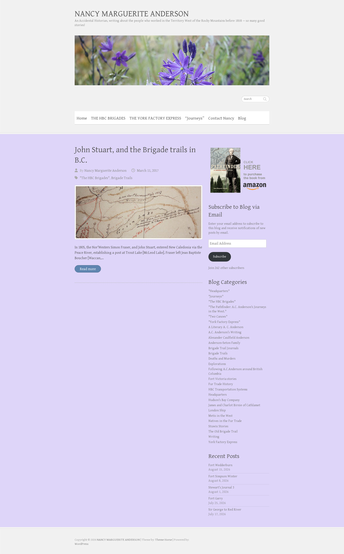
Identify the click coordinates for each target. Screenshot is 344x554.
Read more (88, 269)
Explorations (217, 364)
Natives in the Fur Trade (225, 421)
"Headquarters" (219, 291)
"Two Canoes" (217, 317)
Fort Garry (215, 498)
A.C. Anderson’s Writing (224, 332)
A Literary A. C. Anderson (225, 327)
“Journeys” (194, 118)
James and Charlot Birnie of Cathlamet (234, 405)
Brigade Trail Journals (223, 348)
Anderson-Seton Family (224, 343)
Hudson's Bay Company (224, 400)
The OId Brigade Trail (223, 431)
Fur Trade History (220, 384)
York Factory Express (222, 442)
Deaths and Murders (222, 359)
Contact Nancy (221, 118)
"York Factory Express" (224, 322)
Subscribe (219, 257)
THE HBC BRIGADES (108, 118)
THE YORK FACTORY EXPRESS (155, 118)
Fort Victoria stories (222, 379)
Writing (213, 437)
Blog (242, 118)
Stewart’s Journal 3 (221, 487)
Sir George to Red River (224, 510)
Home (82, 118)
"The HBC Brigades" (95, 178)
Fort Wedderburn (220, 465)
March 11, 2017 (147, 171)
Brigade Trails (121, 178)
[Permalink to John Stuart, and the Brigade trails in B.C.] (138, 212)
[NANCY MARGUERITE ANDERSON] (172, 58)
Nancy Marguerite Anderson (105, 171)
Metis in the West (220, 416)
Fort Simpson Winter (222, 476)
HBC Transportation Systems (227, 389)
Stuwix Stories (218, 426)
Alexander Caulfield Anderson (228, 338)
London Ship (217, 410)
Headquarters (217, 395)
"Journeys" (215, 296)
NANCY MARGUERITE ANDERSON (132, 14)
